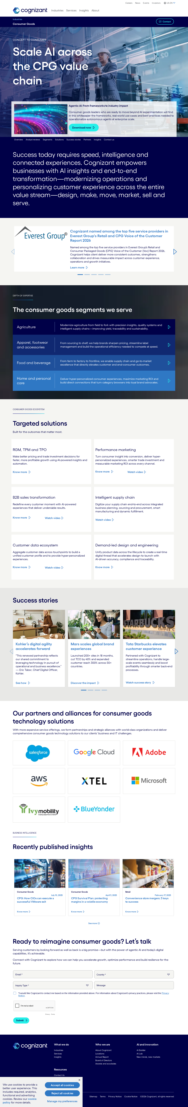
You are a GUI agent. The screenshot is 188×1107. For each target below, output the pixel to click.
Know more (20, 472)
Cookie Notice (130, 1096)
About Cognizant (103, 1050)
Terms (103, 1096)
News (137, 3)
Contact (167, 21)
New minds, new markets (148, 1057)
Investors (156, 3)
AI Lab (140, 1053)
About (95, 10)
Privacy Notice (115, 1096)
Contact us (109, 139)
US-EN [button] (169, 3)
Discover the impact (83, 683)
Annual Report (102, 1057)
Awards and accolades (105, 1064)
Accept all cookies (62, 1085)
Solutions (59, 139)
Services (71, 10)
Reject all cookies (62, 1093)
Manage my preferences (62, 1101)
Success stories (73, 139)
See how (21, 683)
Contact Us (59, 1075)
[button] (175, 252)
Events (146, 3)
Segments (47, 139)
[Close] (79, 1080)
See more (92, 923)
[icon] (168, 327)
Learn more (77, 267)
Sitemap (93, 1096)
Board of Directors (103, 1060)
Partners (87, 139)
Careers (128, 3)
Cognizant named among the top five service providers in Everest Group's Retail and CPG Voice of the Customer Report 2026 (119, 236)
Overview (18, 139)
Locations (99, 1053)
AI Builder (141, 1050)
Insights (84, 10)
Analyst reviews (33, 139)
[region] (41, 1092)
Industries (57, 10)
